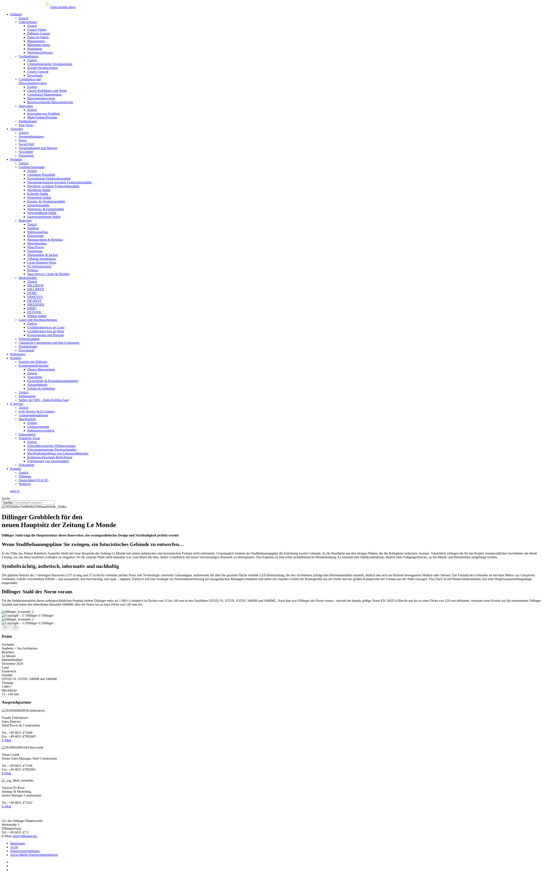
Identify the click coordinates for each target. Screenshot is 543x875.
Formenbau (34, 251)
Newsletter (26, 152)
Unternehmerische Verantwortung (49, 64)
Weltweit (25, 484)
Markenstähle (28, 278)
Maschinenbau (37, 243)
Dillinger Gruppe (38, 33)
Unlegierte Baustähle (41, 174)
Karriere (15, 358)
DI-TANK (34, 312)
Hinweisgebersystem (41, 98)
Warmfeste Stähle (38, 190)
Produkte (16, 159)
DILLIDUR (35, 285)
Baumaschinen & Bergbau (45, 239)
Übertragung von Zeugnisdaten (48, 461)
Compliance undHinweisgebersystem (32, 81)
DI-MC (32, 293)
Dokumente (26, 465)
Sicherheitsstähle (38, 205)
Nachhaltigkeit (28, 56)
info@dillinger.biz (25, 836)
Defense (32, 270)
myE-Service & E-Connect (37, 411)
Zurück (23, 18)
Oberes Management (41, 369)
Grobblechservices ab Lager (46, 327)
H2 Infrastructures (39, 266)
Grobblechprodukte (32, 167)
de (11, 491)
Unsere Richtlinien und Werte (47, 90)
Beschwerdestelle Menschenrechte (50, 102)
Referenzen (17, 354)
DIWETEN (35, 297)
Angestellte (34, 377)
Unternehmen (28, 22)
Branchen (25, 220)
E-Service (16, 404)
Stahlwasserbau (37, 232)
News (23, 140)
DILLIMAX (35, 289)
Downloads (35, 75)
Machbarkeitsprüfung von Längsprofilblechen (57, 453)
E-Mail (6, 740)
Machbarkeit (27, 419)
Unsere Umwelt (37, 71)
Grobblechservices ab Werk (45, 331)
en (15, 491)
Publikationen (28, 121)
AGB (14, 847)
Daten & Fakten (38, 37)
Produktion (34, 48)
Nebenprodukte (29, 339)
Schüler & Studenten (41, 388)
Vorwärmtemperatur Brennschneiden (51, 449)
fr (18, 491)
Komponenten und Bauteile (45, 335)
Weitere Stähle (36, 316)
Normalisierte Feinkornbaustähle (49, 178)
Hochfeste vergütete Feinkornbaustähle (53, 186)
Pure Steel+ (26, 125)
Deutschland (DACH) (33, 480)
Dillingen (25, 476)
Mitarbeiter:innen (38, 45)
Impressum (17, 843)
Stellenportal (27, 396)
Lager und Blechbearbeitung (38, 320)
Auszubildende (37, 384)
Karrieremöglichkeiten (34, 365)
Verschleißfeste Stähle (41, 213)
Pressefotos (26, 155)
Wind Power (35, 247)
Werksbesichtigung (40, 52)
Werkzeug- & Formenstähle (45, 209)
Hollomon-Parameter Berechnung (49, 457)
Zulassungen (27, 434)
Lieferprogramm (38, 426)
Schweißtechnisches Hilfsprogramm (51, 446)
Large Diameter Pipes (41, 262)
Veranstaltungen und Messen (38, 148)
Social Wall (26, 144)
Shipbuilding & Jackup (42, 255)
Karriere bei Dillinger (33, 362)
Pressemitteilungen (31, 136)
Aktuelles (16, 129)
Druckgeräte (35, 236)
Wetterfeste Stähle (39, 197)
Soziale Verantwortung (42, 68)
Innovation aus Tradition (43, 113)
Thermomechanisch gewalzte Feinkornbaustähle (59, 182)
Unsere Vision (36, 29)
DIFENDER (35, 304)
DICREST (34, 300)
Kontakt (15, 468)
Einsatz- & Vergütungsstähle (46, 201)
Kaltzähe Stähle (37, 194)
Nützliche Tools (29, 438)
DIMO (31, 308)
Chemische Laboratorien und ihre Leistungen (49, 342)
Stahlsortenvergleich (40, 430)
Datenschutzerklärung (24, 851)
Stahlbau (33, 228)
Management (36, 41)
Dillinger (16, 14)
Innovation (26, 106)
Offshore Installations (41, 258)
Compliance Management (44, 94)
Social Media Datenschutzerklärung (34, 855)
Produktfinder (28, 346)
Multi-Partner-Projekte (42, 117)
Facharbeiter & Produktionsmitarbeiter (52, 381)
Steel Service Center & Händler (48, 274)
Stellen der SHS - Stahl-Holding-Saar (44, 400)
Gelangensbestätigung (33, 415)
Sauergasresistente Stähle (44, 216)
